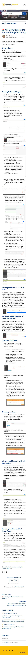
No (16, 580)
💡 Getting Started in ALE (8, 624)
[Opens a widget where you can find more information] (22, 652)
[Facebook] (2, 572)
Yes (12, 580)
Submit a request (19, 586)
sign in (6, 642)
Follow (23, 37)
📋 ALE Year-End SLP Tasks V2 (9, 613)
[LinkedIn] (6, 572)
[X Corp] (4, 572)
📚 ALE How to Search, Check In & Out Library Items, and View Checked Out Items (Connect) (13, 620)
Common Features (14, 17)
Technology (22, 17)
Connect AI (5, 17)
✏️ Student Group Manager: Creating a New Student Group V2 (13, 627)
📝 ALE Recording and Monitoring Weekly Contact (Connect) (12, 616)
